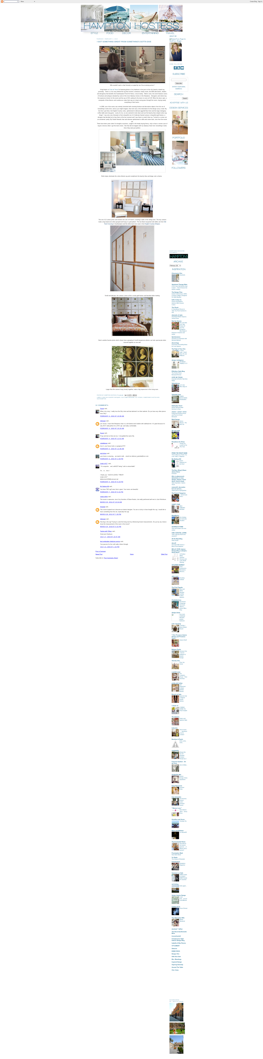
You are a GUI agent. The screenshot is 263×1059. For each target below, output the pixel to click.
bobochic (175, 728)
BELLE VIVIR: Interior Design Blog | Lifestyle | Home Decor (179, 550)
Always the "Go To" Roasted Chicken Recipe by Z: (183, 755)
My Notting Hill (104, 486)
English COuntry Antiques (111, 397)
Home (132, 554)
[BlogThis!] (130, 395)
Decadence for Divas (178, 442)
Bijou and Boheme (177, 830)
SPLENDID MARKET (178, 565)
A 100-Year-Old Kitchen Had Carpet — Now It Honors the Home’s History (179, 287)
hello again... (183, 886)
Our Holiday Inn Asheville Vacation (183, 519)
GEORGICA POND (177, 527)
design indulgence (177, 360)
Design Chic (175, 954)
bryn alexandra (176, 797)
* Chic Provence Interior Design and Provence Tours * (179, 636)
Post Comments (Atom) (111, 558)
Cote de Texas (113, 89)
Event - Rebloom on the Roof (183, 462)
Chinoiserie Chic (177, 273)
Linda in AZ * (104, 463)
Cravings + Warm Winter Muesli (183, 627)
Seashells (182, 275)
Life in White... (183, 765)
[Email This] (128, 395)
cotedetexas (103, 443)
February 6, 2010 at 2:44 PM (111, 459)
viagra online (104, 496)
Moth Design (176, 419)
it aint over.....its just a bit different (183, 898)
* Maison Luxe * (177, 808)
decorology (175, 343)
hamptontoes (176, 861)
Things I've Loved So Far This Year (183, 445)
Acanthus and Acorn (178, 819)
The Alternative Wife (178, 918)
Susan (102, 408)
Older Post (164, 554)
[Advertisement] (176, 984)
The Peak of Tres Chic (179, 349)
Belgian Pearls (176, 649)
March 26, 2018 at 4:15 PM (110, 526)
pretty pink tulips (177, 683)
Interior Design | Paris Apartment (183, 778)
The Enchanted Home (178, 842)
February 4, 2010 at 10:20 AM (112, 428)
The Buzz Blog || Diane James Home (179, 471)
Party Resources (177, 786)
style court (175, 576)
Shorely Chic (176, 660)
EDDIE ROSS (176, 951)
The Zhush (175, 307)
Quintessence (176, 337)
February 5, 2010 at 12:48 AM (112, 449)
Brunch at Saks (176, 694)
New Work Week (176, 855)
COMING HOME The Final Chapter (183, 709)
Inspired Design (177, 962)
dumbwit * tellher (177, 929)
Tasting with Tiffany (106, 531)
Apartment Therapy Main (179, 284)
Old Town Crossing (127, 397)
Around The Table (177, 967)
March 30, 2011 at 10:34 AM (111, 502)
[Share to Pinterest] (136, 395)
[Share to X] (132, 395)
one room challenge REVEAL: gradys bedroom (182, 618)
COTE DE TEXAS (177, 377)
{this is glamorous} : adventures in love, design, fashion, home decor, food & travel (179, 479)
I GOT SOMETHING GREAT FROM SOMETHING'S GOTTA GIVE (124, 42)
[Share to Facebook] (134, 395)
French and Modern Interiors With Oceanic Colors (178, 303)
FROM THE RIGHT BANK (179, 453)
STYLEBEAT (176, 946)
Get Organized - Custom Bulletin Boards (183, 688)
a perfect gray (176, 672)
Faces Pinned (183, 908)
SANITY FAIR (176, 504)
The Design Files (177, 292)
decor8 (174, 543)
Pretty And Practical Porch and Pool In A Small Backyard (179, 415)
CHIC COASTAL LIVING (179, 533)
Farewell (174, 473)
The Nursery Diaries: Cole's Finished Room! (183, 802)
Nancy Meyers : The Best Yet (183, 422)
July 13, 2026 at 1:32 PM (109, 547)
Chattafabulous (176, 600)
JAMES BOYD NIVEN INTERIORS (183, 398)
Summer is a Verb (177, 873)
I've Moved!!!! (183, 832)
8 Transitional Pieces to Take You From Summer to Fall (179, 310)
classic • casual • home (179, 412)
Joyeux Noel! (183, 640)
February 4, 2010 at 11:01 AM (112, 438)
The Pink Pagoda (177, 587)
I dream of (175, 705)
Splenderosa (176, 383)
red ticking (103, 453)
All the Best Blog (177, 539)
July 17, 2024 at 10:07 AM (110, 537)
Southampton (101, 398)
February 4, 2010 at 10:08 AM (112, 416)
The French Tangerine (179, 493)
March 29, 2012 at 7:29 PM (110, 514)
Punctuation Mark (177, 853)
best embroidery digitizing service (110, 541)
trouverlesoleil (176, 936)
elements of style (177, 315)
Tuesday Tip (183, 821)
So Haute (174, 857)
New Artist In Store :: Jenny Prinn (183, 811)
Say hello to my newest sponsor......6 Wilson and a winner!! (183, 847)
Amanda (102, 507)
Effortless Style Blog (178, 371)
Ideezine (174, 948)
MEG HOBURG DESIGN (182, 507)
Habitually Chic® (177, 406)
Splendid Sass (176, 394)
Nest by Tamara (176, 321)
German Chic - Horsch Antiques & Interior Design (183, 654)
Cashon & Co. (176, 906)
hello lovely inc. (177, 300)
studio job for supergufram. (179, 490)
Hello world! (175, 540)
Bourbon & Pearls (177, 739)
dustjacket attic (176, 774)
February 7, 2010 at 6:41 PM (111, 492)
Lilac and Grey (176, 624)
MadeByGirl (175, 515)
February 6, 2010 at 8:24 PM (111, 482)
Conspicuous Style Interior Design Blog (178, 939)
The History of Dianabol (178, 859)
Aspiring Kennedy (177, 964)
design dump (176, 612)
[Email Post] (125, 395)
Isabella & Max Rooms (179, 943)
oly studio (139, 397)
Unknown (103, 421)
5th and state (176, 430)
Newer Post (99, 554)
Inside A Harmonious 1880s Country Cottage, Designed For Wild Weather (179, 295)
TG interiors (175, 717)
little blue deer (176, 956)
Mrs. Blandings (176, 959)
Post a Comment (101, 551)
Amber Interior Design (179, 895)
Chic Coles (175, 970)
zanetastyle (175, 750)
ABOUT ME (173, 36)
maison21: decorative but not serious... (178, 488)
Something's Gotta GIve (151, 397)
